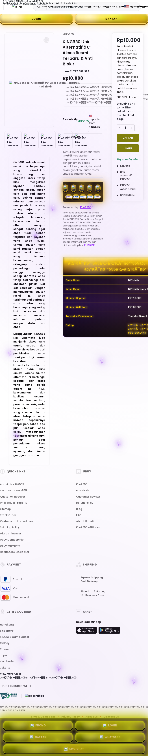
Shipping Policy (9, 527)
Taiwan (5, 649)
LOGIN (36, 18)
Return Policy (84, 503)
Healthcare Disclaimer (14, 552)
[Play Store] (109, 631)
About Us (92, 717)
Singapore (7, 631)
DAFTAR (111, 18)
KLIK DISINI (90, 245)
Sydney (4, 643)
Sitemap (5, 509)
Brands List (83, 490)
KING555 (68, 34)
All (38, 6)
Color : (74, 137)
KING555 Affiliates (88, 527)
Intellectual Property (13, 503)
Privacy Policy (70, 717)
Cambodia (7, 661)
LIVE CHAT (76, 748)
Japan (4, 655)
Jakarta (5, 667)
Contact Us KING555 (13, 490)
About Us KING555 (12, 484)
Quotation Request (12, 496)
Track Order (8, 515)
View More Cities (10, 674)
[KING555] (17, 6)
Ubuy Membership (12, 539)
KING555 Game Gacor (14, 637)
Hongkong (7, 624)
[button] (46, 40)
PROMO (40, 725)
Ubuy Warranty (10, 546)
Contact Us (111, 717)
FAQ (78, 515)
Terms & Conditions (42, 717)
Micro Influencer (10, 533)
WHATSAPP (112, 737)
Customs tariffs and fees (16, 521)
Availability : (70, 121)
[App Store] (87, 631)
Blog (79, 509)
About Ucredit (85, 521)
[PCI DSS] (8, 696)
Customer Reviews (88, 496)
